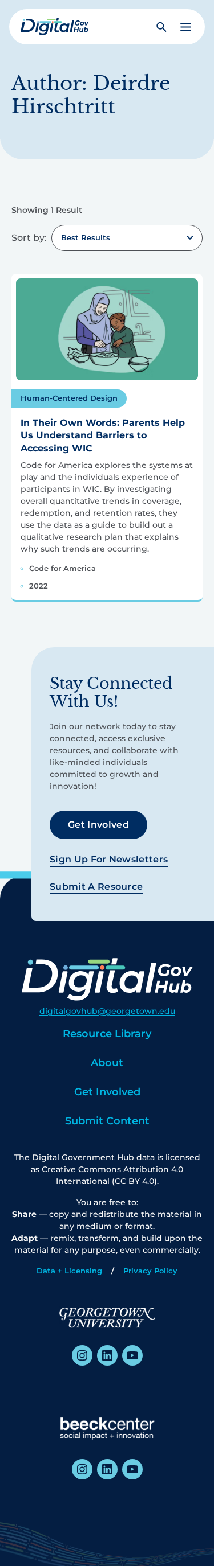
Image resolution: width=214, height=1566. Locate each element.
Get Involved (98, 824)
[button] (185, 27)
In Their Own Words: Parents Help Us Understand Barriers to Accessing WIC (103, 435)
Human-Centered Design (69, 397)
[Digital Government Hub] (55, 26)
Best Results (85, 237)
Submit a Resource (96, 886)
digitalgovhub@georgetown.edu (107, 1011)
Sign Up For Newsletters (109, 859)
